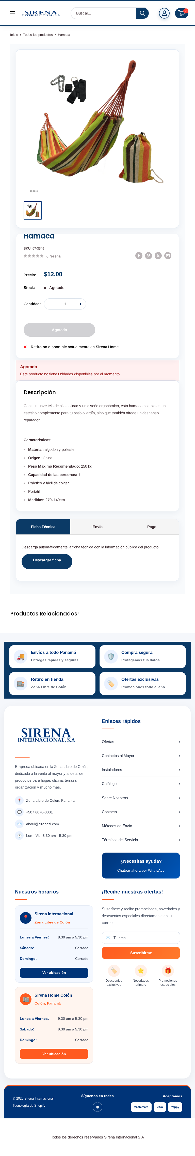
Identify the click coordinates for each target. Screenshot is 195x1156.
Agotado (59, 330)
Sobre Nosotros (141, 798)
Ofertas (141, 741)
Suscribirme (141, 953)
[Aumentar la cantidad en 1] (80, 304)
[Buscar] (142, 13)
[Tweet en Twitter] (158, 255)
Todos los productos (38, 35)
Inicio (14, 35)
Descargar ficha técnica (47, 563)
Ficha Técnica (43, 527)
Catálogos (141, 783)
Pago (151, 527)
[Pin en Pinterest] (148, 255)
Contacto (141, 812)
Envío (97, 527)
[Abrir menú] (12, 13)
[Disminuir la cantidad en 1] (49, 304)
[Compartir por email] (167, 255)
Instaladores (141, 769)
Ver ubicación (54, 972)
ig (97, 1107)
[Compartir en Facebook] (138, 255)
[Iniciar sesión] (164, 13)
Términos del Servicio (141, 840)
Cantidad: (32, 304)
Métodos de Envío (141, 826)
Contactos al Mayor (141, 755)
